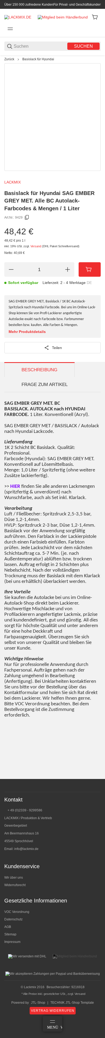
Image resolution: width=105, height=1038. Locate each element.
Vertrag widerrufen (52, 1011)
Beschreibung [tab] (39, 369)
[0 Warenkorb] (95, 17)
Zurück (9, 59)
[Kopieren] (27, 217)
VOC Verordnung (16, 912)
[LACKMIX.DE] (17, 17)
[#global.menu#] (10, 29)
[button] (96, 777)
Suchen (83, 46)
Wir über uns (13, 877)
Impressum (12, 942)
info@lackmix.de (26, 849)
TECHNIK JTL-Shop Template (72, 1003)
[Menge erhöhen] (67, 269)
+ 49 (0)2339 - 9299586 (25, 810)
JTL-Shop (38, 1003)
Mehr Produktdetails (27, 331)
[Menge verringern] (11, 269)
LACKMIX (12, 182)
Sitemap (10, 934)
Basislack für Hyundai (38, 59)
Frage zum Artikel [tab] (45, 384)
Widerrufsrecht (15, 885)
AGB (7, 927)
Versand (36, 246)
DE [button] (89, 282)
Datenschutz (13, 919)
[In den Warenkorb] (90, 269)
